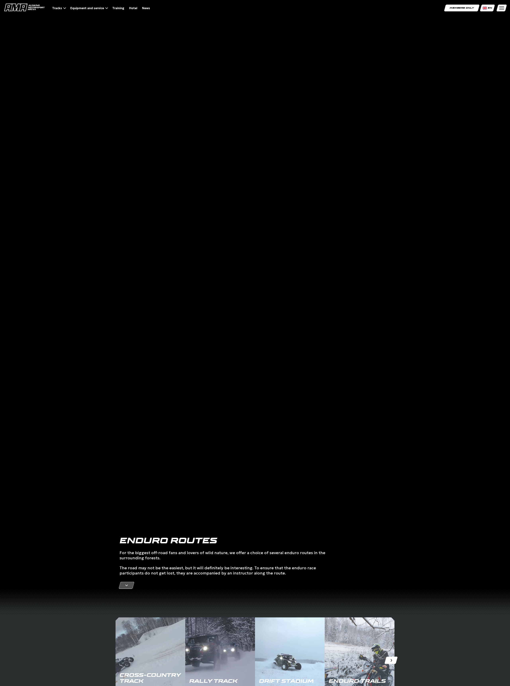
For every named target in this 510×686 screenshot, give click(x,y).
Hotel (133, 8)
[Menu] (501, 8)
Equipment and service (87, 8)
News (146, 8)
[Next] (391, 660)
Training (118, 8)
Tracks (57, 8)
